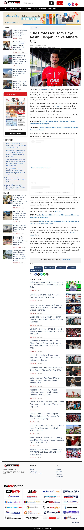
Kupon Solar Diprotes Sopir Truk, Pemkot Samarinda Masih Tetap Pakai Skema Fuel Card (14, 153)
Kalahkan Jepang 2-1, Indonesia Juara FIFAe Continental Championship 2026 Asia (46, 285)
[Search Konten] (51, 3)
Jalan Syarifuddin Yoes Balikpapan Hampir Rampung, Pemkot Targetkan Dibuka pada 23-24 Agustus (19, 256)
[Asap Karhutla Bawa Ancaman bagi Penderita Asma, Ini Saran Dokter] (7, 33)
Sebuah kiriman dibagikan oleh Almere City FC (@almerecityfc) (52, 192)
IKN (11, 8)
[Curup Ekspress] (32, 512)
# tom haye (72, 268)
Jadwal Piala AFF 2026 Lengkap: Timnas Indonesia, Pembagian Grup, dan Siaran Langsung (46, 416)
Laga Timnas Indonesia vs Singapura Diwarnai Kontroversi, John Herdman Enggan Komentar (46, 307)
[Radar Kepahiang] (13, 512)
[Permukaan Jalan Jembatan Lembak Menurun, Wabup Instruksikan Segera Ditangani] (7, 215)
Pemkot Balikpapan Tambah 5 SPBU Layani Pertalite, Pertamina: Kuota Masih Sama (19, 46)
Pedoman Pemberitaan (36, 473)
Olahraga (38, 28)
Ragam (35, 8)
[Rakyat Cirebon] (32, 496)
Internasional (52, 8)
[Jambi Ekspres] (71, 496)
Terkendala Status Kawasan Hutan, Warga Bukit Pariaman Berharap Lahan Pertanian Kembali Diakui (15, 163)
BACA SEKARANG (15, 133)
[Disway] (13, 491)
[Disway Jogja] (51, 507)
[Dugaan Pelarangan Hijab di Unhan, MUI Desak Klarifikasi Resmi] (7, 228)
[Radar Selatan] (71, 518)
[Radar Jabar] (71, 507)
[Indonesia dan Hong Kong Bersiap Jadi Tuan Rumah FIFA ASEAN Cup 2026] (73, 371)
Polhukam (28, 8)
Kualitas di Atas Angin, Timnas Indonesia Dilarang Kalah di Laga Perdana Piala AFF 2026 (44, 392)
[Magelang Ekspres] (71, 502)
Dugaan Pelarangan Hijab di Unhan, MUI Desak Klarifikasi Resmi (20, 228)
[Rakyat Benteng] (51, 518)
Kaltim (15, 8)
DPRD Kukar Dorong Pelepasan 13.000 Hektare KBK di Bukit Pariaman (20, 84)
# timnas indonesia (36, 271)
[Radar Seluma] (32, 518)
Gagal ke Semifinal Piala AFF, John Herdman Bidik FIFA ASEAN (45, 296)
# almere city (61, 268)
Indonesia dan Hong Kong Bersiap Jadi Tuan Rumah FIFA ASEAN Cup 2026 (47, 369)
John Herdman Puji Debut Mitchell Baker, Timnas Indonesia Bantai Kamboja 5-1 (45, 380)
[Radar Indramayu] (13, 496)
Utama (6, 8)
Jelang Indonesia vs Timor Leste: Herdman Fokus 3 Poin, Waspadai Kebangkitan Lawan (45, 358)
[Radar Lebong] (13, 518)
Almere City (58, 106)
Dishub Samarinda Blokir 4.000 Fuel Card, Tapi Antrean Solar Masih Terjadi (15, 145)
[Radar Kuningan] (13, 507)
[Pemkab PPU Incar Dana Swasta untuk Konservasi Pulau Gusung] (7, 73)
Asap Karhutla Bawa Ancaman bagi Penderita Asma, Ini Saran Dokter (20, 33)
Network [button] (60, 3)
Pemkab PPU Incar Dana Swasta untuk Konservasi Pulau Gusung (19, 72)
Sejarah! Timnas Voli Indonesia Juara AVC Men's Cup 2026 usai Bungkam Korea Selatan (46, 452)
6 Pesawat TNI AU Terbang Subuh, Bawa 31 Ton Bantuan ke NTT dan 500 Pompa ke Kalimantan (20, 201)
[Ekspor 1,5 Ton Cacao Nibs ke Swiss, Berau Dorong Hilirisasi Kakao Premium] (7, 240)
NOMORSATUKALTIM (46, 90)
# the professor (49, 268)
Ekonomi (21, 8)
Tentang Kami (33, 471)
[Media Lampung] (71, 491)
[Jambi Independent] (51, 496)
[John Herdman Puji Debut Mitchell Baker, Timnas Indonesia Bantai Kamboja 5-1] (73, 381)
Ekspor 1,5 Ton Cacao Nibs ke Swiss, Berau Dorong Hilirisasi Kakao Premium (20, 241)
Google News (66, 260)
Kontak (32, 468)
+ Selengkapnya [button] (75, 522)
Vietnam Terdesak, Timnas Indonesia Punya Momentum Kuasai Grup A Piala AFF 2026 (47, 331)
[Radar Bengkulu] (71, 512)
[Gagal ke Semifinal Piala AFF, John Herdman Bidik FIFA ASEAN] (73, 298)
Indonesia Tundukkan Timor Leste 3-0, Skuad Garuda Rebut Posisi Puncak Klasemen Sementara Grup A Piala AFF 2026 (47, 344)
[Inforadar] (13, 502)
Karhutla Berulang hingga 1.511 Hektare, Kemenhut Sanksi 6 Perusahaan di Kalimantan (20, 60)
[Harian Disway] (32, 491)
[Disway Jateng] (51, 502)
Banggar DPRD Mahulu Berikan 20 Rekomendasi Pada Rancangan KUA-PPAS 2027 (14, 172)
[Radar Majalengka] (32, 507)
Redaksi (32, 470)
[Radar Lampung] (32, 502)
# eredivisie (38, 268)
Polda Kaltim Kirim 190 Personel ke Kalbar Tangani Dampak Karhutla (14, 187)
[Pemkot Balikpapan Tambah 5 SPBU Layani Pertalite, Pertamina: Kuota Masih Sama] (7, 45)
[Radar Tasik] (51, 491)
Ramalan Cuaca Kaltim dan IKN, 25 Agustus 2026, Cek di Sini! (15, 180)
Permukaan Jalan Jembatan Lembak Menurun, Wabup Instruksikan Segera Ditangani (19, 215)
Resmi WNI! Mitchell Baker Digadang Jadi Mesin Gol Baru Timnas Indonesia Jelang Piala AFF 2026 (47, 440)
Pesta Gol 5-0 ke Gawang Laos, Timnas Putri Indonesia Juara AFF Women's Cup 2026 (47, 404)
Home (33, 28)
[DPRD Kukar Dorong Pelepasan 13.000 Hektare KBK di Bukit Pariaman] (7, 84)
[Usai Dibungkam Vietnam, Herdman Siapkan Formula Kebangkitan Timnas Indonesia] (73, 320)
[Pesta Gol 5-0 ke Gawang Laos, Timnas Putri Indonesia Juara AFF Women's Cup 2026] (73, 405)
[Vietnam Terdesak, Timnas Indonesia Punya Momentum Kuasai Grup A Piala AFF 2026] (73, 332)
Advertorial (42, 8)
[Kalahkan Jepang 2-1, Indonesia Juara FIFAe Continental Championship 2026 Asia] (73, 286)
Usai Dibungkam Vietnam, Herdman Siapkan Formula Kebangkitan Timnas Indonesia (46, 319)
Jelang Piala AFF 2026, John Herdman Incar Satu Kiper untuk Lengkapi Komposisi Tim (47, 428)
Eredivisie (57, 211)
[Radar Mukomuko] (51, 512)
